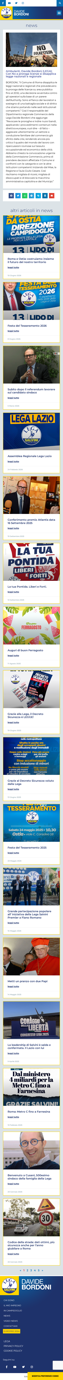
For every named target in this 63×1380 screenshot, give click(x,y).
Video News (11, 1321)
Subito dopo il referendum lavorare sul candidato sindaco (31, 391)
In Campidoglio (13, 1310)
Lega (7, 1341)
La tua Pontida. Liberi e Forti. (27, 586)
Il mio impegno (12, 1305)
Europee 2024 (11, 1331)
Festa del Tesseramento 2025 (27, 847)
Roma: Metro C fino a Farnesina (29, 1111)
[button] (60, 3)
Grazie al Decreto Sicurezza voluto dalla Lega (31, 782)
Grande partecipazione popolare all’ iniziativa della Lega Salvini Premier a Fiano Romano (29, 914)
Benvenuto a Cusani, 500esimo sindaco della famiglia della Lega (29, 1177)
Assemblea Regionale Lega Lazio (30, 456)
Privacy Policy (13, 1346)
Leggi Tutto (13, 267)
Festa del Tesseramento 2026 (27, 325)
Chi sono (9, 1300)
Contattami (10, 1326)
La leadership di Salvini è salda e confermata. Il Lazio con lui (29, 1046)
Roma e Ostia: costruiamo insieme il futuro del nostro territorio (31, 260)
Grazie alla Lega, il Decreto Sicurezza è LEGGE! (25, 715)
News (7, 1315)
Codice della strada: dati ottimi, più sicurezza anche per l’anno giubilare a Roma (31, 1245)
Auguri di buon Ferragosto (25, 650)
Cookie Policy (13, 1350)
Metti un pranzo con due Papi (27, 981)
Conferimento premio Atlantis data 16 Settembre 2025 (31, 521)
